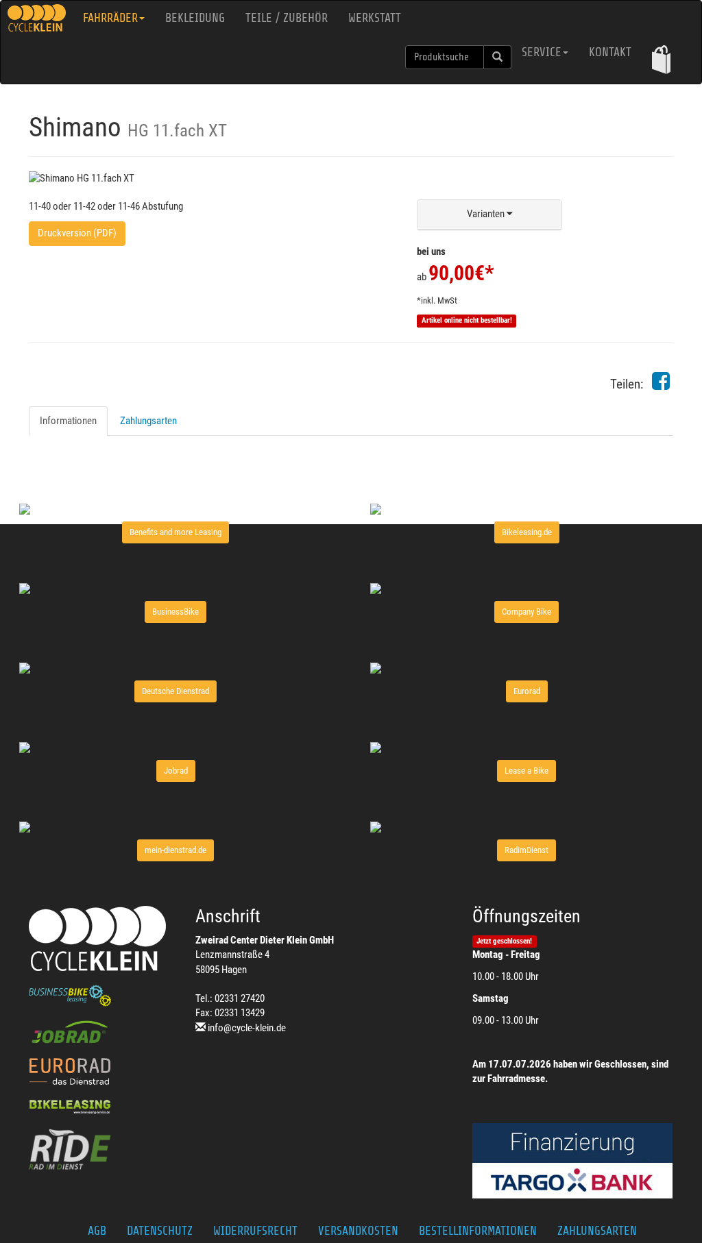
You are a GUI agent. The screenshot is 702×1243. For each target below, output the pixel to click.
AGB (97, 1231)
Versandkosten (358, 1231)
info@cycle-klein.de (247, 1028)
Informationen (68, 421)
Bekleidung (195, 18)
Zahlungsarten (148, 421)
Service (541, 52)
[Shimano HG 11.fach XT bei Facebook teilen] (661, 385)
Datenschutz (160, 1231)
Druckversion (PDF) (77, 233)
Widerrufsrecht (255, 1231)
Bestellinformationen (478, 1231)
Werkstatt (374, 18)
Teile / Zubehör (286, 18)
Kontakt (610, 52)
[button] (661, 59)
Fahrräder (110, 18)
